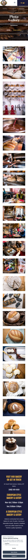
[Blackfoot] (14, 415)
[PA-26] (14, 150)
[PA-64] (14, 255)
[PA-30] (14, 167)
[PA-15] (14, 115)
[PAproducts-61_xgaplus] (14, 396)
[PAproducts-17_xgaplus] (14, 325)
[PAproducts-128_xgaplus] (14, 290)
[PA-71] (14, 273)
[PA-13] (14, 78)
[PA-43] (14, 220)
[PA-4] (14, 61)
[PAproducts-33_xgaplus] (14, 361)
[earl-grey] (14, 453)
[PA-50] (14, 238)
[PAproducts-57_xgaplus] (14, 378)
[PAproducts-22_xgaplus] (14, 343)
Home (8, 30)
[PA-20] (14, 132)
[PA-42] (14, 202)
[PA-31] (14, 185)
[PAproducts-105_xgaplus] (14, 433)
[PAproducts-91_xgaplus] (14, 308)
